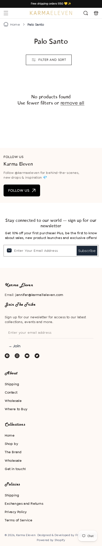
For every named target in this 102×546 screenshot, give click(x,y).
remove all (72, 103)
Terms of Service (18, 520)
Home (15, 24)
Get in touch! (15, 469)
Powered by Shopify (51, 540)
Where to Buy (16, 409)
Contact (11, 392)
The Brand (13, 452)
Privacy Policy (16, 512)
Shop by (11, 444)
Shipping (12, 384)
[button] (6, 13)
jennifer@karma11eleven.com (39, 295)
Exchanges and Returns (24, 503)
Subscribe (87, 250)
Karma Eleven (26, 535)
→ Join (14, 345)
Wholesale (13, 401)
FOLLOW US (19, 190)
